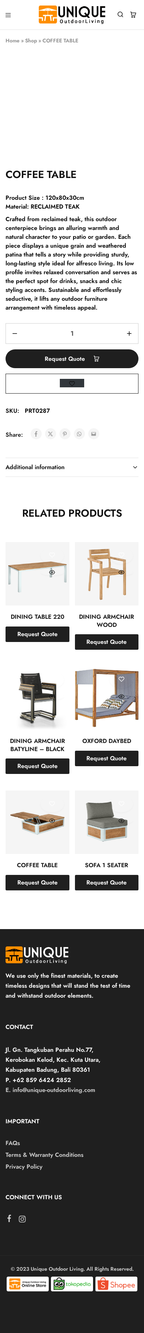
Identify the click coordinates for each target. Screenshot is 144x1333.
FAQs (13, 1143)
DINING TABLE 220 (37, 617)
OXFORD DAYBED (106, 741)
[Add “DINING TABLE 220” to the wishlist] (52, 556)
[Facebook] (9, 1219)
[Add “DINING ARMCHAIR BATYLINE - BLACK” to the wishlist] (52, 680)
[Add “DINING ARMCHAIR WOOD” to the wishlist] (121, 556)
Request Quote (66, 359)
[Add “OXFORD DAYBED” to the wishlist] (121, 680)
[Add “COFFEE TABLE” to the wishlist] (72, 383)
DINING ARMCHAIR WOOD (106, 621)
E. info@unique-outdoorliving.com (50, 1090)
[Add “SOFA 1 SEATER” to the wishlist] (121, 804)
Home (13, 40)
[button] (37, 634)
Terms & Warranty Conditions (44, 1155)
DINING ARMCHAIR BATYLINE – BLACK (37, 745)
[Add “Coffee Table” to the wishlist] (52, 804)
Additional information (35, 467)
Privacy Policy (24, 1166)
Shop (31, 40)
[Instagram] (22, 1220)
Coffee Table (37, 865)
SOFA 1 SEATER (106, 865)
